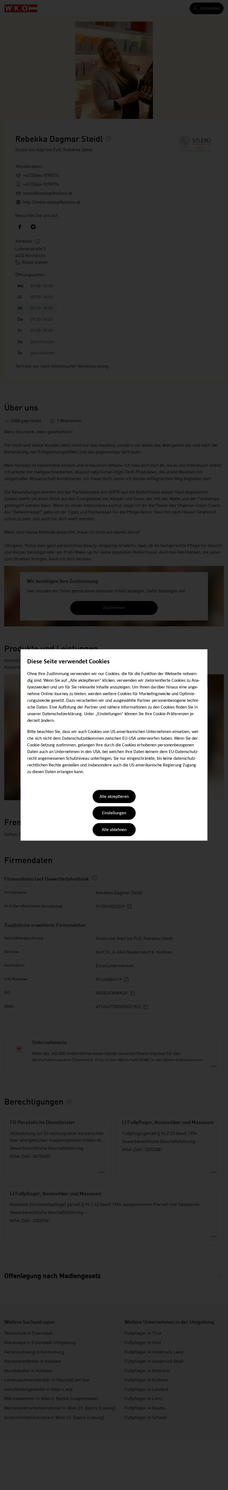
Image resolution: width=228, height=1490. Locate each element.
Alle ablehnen (114, 830)
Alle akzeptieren (114, 797)
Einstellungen (114, 813)
